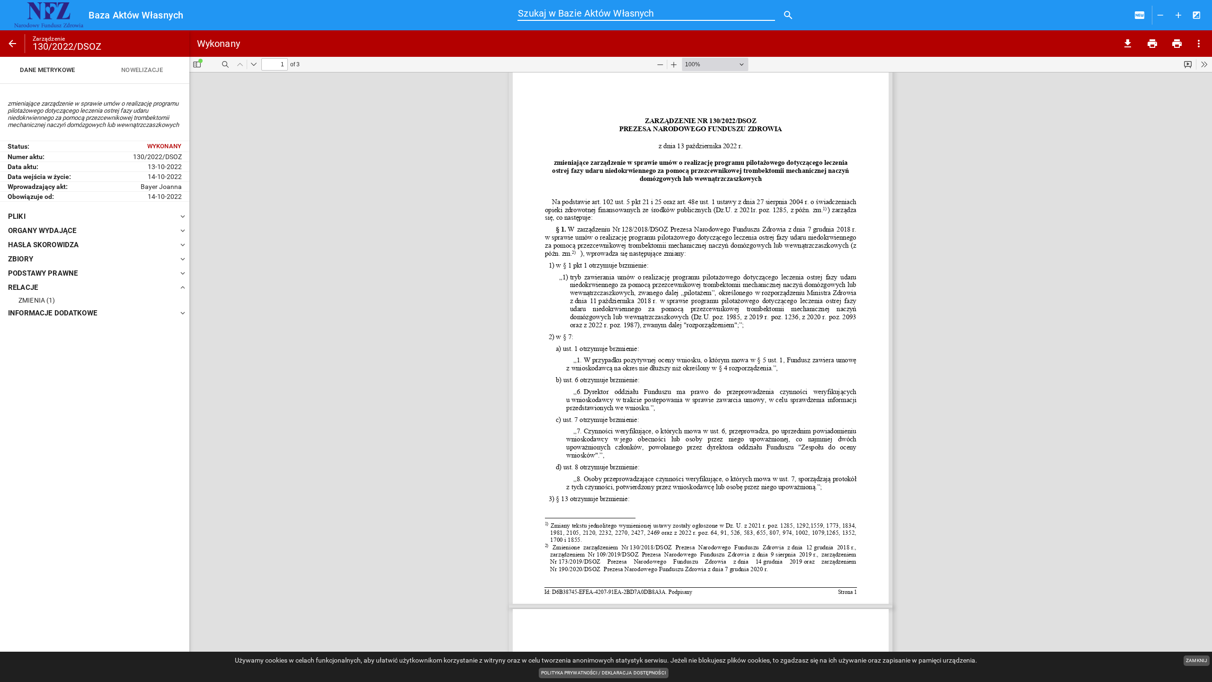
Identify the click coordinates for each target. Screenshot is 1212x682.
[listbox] (94, 70)
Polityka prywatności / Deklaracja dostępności (604, 673)
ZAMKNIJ (1196, 660)
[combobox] (646, 14)
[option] (47, 70)
